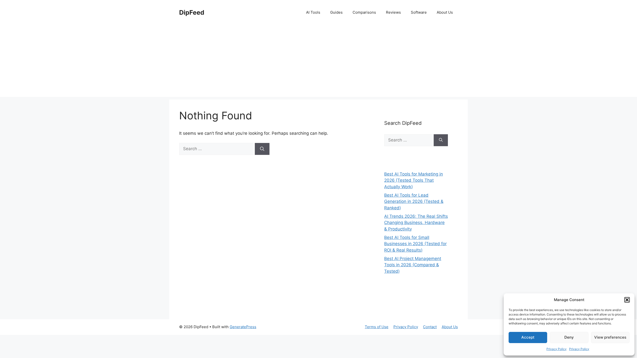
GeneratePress (243, 326)
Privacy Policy (556, 349)
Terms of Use (376, 326)
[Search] (262, 149)
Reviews (393, 12)
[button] (627, 299)
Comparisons (364, 12)
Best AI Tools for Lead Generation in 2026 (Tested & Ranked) (413, 201)
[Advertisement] (318, 62)
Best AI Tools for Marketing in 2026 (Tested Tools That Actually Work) (413, 180)
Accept (527, 337)
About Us (445, 12)
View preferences (610, 337)
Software (419, 12)
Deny (569, 337)
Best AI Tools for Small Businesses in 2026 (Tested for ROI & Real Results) (415, 244)
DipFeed (191, 12)
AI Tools (313, 12)
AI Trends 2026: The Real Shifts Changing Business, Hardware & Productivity (416, 222)
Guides (336, 12)
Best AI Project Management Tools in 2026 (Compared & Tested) (412, 265)
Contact (430, 326)
